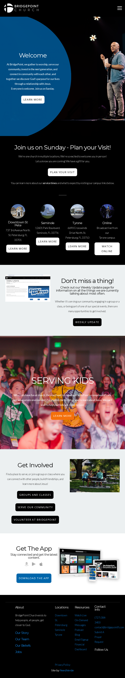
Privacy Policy (62, 664)
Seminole (47, 223)
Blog (77, 634)
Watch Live (81, 615)
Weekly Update (87, 322)
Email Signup (81, 639)
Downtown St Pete (18, 223)
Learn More (32, 99)
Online (107, 223)
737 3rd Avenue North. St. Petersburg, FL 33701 (18, 235)
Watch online (107, 249)
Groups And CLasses (35, 495)
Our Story (22, 633)
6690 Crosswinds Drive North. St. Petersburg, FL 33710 (77, 232)
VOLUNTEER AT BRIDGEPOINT (35, 519)
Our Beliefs (22, 645)
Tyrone (77, 223)
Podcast (79, 629)
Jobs (18, 652)
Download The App (34, 578)
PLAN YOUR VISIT (62, 172)
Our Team (22, 639)
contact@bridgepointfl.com (109, 627)
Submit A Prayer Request (99, 637)
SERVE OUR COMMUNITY (35, 507)
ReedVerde (67, 670)
